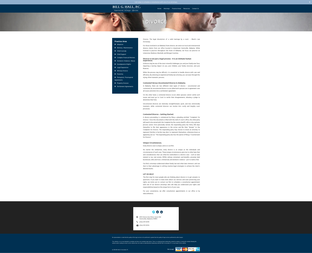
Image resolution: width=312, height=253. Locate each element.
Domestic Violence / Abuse (126, 61)
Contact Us (195, 8)
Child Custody (121, 51)
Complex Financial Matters (126, 57)
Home (159, 8)
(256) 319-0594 (144, 225)
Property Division (123, 83)
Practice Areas (176, 8)
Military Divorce (122, 71)
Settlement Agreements (125, 86)
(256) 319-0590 (144, 222)
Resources (186, 8)
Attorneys (167, 8)
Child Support (121, 54)
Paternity (120, 74)
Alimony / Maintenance (125, 48)
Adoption (120, 44)
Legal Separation (122, 67)
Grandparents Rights (124, 64)
